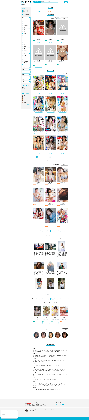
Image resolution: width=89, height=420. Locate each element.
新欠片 (44, 351)
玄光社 (24, 27)
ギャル (62, 370)
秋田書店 (34, 350)
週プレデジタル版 (26, 11)
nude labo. (42, 361)
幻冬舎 (24, 29)
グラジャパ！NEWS (26, 14)
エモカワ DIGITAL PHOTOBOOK (26, 62)
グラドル (36, 383)
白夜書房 (25, 46)
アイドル (42, 383)
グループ (44, 379)
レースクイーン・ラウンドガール (39, 384)
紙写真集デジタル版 (36, 360)
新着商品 (23, 87)
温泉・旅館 (55, 379)
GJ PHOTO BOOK (49, 355)
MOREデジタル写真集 (56, 355)
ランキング (23, 88)
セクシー (65, 374)
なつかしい (52, 374)
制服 (41, 365)
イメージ (23, 74)
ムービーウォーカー (26, 50)
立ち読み (38, 42)
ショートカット (53, 369)
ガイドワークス (38, 350)
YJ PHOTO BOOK (43, 355)
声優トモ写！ (35, 361)
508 (63, 231)
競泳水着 (45, 365)
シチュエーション (25, 76)
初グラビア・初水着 (42, 389)
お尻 (47, 369)
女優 (47, 383)
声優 (57, 383)
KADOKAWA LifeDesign (27, 25)
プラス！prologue (42, 360)
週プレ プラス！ (50, 11)
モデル (52, 383)
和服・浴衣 (57, 365)
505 (43, 298)
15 (57, 231)
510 (55, 298)
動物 (54, 389)
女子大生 (61, 383)
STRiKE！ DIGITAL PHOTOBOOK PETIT (26, 59)
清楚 (35, 375)
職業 (23, 79)
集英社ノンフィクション (44, 356)
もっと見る (65, 329)
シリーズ (23, 67)
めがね (51, 365)
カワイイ (59, 374)
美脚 (59, 369)
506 (45, 298)
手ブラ (35, 389)
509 (53, 298)
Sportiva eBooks (51, 356)
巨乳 (42, 369)
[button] (67, 311)
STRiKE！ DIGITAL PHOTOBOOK (26, 57)
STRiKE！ (25, 55)
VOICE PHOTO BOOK (54, 360)
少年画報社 (35, 351)
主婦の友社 (25, 33)
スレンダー (36, 369)
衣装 (23, 69)
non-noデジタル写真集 (63, 355)
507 (61, 231)
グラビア (25, 64)
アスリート (53, 385)
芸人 (48, 385)
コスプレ (36, 365)
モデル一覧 (28, 104)
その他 (23, 81)
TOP (21, 4)
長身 (64, 369)
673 (63, 298)
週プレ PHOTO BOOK (36, 355)
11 (48, 231)
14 (55, 231)
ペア (35, 379)
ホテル (49, 379)
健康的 (35, 370)
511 (57, 298)
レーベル (23, 53)
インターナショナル (56, 370)
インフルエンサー (62, 384)
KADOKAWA (25, 23)
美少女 (35, 374)
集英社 (24, 31)
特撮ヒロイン (36, 385)
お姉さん (41, 374)
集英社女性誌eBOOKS (36, 356)
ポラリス (39, 361)
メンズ (49, 389)
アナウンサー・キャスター (52, 384)
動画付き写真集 (47, 360)
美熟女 (46, 374)
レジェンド (43, 385)
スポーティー (48, 370)
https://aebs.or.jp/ (32, 410)
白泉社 (24, 44)
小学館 (66, 350)
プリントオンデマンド (61, 360)
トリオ (39, 379)
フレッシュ (41, 370)
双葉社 (24, 48)
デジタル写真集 (25, 10)
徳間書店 (40, 351)
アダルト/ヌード (59, 385)
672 (61, 298)
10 (45, 231)
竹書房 (38, 351)
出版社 (23, 17)
